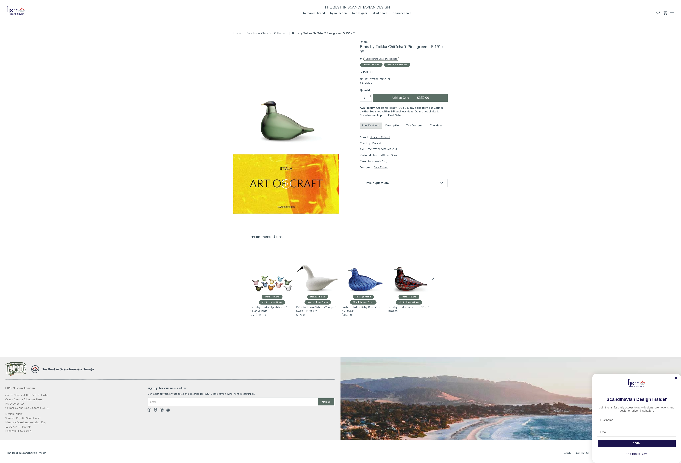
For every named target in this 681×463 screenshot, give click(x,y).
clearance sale (402, 13)
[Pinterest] (160, 410)
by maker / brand (314, 13)
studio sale (380, 13)
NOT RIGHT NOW (637, 454)
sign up (326, 402)
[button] (248, 278)
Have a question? (376, 183)
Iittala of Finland (380, 137)
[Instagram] (154, 410)
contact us (582, 453)
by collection (338, 13)
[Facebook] (149, 410)
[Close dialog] (676, 378)
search (567, 453)
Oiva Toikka (380, 167)
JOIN (637, 443)
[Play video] (286, 184)
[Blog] (167, 410)
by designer (359, 13)
